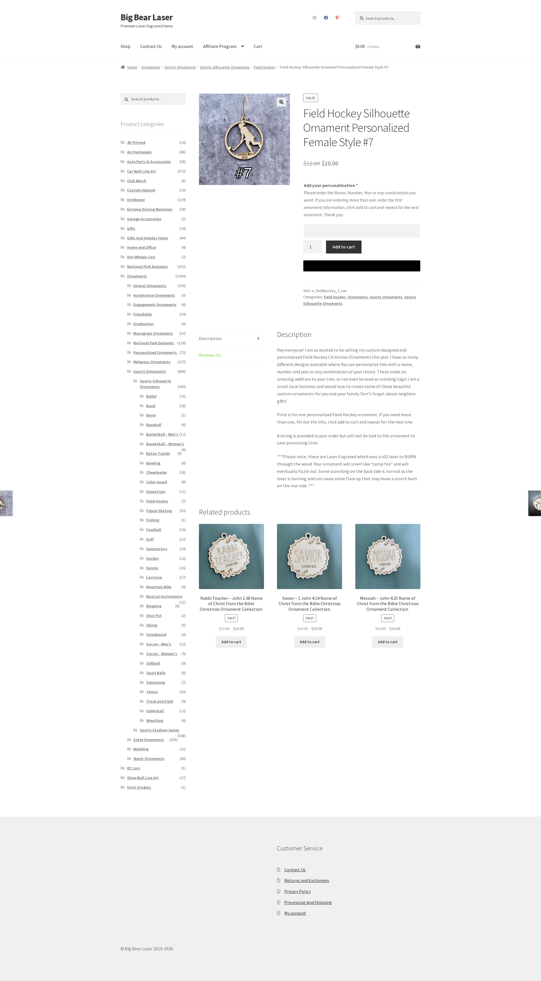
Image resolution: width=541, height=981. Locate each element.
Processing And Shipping (308, 902)
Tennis (152, 691)
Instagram (314, 18)
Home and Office (141, 247)
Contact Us (151, 46)
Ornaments (150, 67)
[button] (281, 102)
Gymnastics (156, 548)
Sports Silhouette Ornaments (225, 67)
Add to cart (343, 247)
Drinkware (136, 199)
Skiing (151, 625)
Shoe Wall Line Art (143, 777)
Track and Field (159, 701)
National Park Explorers (147, 266)
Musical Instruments (164, 596)
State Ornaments (148, 739)
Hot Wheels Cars (141, 256)
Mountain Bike (158, 586)
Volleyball (155, 710)
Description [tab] (210, 338)
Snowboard (156, 634)
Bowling (153, 463)
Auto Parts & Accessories (149, 161)
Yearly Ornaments (149, 758)
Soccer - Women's (161, 653)
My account (182, 46)
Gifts (131, 228)
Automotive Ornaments (154, 295)
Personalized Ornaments (155, 352)
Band (150, 405)
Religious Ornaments (151, 361)
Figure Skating (159, 510)
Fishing (152, 520)
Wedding (140, 748)
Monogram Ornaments (153, 333)
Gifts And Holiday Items (147, 238)
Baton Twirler (158, 453)
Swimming (155, 682)
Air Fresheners (139, 152)
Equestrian (155, 491)
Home (132, 67)
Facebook (325, 18)
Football (153, 529)
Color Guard (156, 481)
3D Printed (136, 142)
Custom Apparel (141, 190)
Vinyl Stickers (139, 787)
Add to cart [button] (231, 641)
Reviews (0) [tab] (210, 355)
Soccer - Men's (158, 644)
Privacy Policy (297, 891)
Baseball (153, 424)
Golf (150, 539)
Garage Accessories (144, 218)
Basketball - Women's (165, 443)
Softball (153, 663)
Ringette (153, 606)
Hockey (152, 558)
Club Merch (136, 180)
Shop (125, 46)
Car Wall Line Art (141, 171)
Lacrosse (154, 577)
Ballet (151, 396)
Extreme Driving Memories (149, 209)
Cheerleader (156, 472)
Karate (152, 567)
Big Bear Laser (147, 17)
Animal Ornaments (150, 285)
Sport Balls (156, 672)
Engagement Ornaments (154, 304)
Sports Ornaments (180, 67)
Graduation (143, 323)
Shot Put (154, 615)
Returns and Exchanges (306, 880)
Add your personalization (331, 185)
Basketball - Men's (162, 434)
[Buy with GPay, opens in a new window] (361, 266)
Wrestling (154, 720)
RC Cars (133, 768)
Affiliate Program (220, 46)
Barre (151, 415)
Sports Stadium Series (159, 730)
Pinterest (337, 18)
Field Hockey (265, 67)
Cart (258, 46)
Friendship (142, 314)
